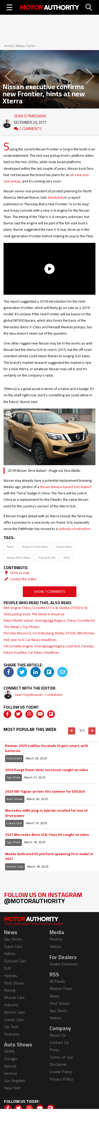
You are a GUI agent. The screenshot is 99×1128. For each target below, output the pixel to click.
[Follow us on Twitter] (18, 714)
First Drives (14, 758)
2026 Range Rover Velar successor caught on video (46, 770)
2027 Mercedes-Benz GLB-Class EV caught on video (47, 834)
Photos (56, 939)
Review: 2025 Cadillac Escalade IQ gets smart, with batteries (46, 748)
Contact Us (59, 1042)
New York (12, 1088)
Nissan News (64, 546)
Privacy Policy (61, 1079)
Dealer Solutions (64, 964)
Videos (9, 953)
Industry (11, 1005)
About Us (58, 1035)
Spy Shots (13, 777)
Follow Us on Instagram (43, 898)
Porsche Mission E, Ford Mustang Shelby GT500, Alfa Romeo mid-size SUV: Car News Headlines (49, 636)
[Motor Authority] (49, 7)
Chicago (10, 1058)
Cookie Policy (61, 1071)
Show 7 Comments (49, 591)
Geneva (10, 1073)
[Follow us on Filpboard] (51, 714)
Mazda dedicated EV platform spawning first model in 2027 (49, 856)
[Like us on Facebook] (7, 714)
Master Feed (61, 988)
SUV (7, 968)
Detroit (10, 1066)
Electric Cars (15, 866)
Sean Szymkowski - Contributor (38, 694)
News (20, 46)
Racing (9, 990)
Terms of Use (61, 1057)
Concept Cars (15, 961)
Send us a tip (19, 572)
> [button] (92, 730)
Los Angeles (14, 1080)
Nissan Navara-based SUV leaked (65, 486)
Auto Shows (15, 799)
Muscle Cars (14, 997)
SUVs (31, 46)
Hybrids (10, 975)
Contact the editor (23, 579)
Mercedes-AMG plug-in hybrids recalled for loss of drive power (46, 813)
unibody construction (74, 528)
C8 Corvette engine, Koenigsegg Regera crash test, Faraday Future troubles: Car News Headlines (49, 649)
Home (8, 46)
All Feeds (57, 981)
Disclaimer (58, 1064)
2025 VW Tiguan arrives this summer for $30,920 (45, 791)
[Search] (89, 7)
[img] (9, 672)
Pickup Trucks (47, 557)
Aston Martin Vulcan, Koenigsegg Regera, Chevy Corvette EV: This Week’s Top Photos (49, 623)
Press (54, 1050)
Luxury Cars (14, 823)
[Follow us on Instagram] (29, 714)
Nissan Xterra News (18, 557)
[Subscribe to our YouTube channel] (40, 714)
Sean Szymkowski (30, 114)
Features (12, 1034)
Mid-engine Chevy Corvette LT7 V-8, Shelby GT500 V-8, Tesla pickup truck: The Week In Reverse (46, 610)
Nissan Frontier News (35, 546)
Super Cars (13, 946)
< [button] (71, 730)
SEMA (9, 1051)
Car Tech (11, 1026)
